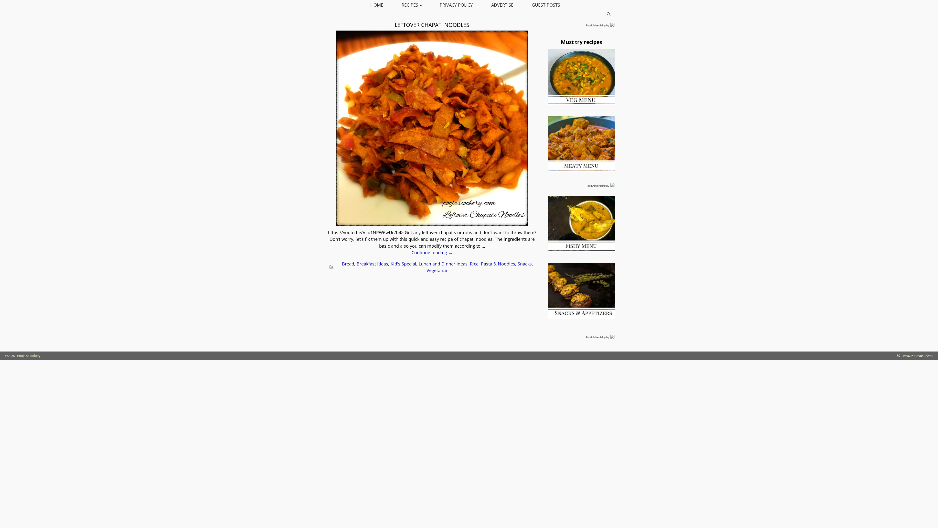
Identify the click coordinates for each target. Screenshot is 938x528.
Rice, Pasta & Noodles (492, 264)
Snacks (525, 264)
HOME (376, 5)
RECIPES (410, 5)
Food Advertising (596, 25)
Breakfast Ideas (372, 264)
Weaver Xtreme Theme (918, 355)
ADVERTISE (502, 5)
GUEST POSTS (546, 5)
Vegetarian (437, 270)
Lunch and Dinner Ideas (443, 264)
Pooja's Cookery (29, 355)
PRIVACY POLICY (456, 5)
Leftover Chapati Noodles (432, 24)
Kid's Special (403, 264)
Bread (348, 264)
